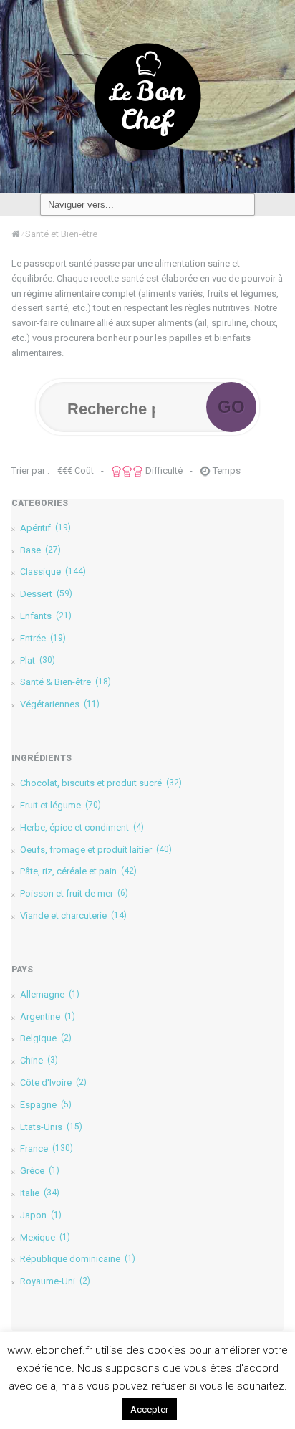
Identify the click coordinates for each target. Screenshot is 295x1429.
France (46, 1148)
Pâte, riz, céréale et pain (78, 871)
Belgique (46, 1038)
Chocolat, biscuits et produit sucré (101, 783)
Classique (53, 571)
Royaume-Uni (55, 1281)
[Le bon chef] (147, 96)
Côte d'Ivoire (53, 1082)
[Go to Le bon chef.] (15, 234)
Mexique (45, 1237)
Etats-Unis (51, 1127)
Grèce (39, 1170)
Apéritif (45, 527)
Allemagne (49, 994)
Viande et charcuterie (73, 915)
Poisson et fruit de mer (74, 893)
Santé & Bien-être (65, 682)
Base (40, 550)
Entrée (43, 638)
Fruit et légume (60, 805)
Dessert (46, 593)
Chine (39, 1060)
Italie (39, 1192)
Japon (41, 1215)
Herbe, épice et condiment (82, 827)
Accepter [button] (149, 1409)
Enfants (46, 616)
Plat (37, 660)
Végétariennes (60, 704)
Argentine (47, 1016)
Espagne (46, 1104)
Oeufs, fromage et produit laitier (96, 849)
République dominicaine (77, 1258)
